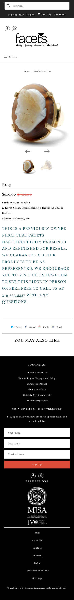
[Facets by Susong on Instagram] (14, 28)
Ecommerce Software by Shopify (50, 587)
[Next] (46, 151)
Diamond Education (37, 372)
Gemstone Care (37, 389)
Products (38, 71)
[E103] (37, 113)
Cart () (45, 14)
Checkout (60, 14)
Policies (37, 555)
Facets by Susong (23, 587)
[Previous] (27, 151)
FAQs (37, 563)
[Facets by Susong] (37, 40)
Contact (37, 547)
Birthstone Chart (37, 383)
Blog (37, 532)
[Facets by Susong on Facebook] (7, 28)
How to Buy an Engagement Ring (37, 378)
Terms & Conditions (37, 570)
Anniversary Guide (37, 400)
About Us (37, 540)
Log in (30, 14)
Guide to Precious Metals (37, 395)
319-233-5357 (16, 14)
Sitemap (37, 578)
